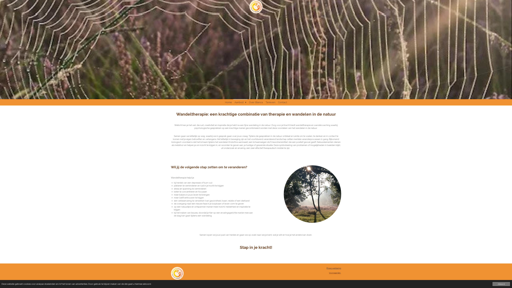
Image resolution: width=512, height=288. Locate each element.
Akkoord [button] (501, 284)
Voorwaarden (335, 273)
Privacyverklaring (334, 268)
